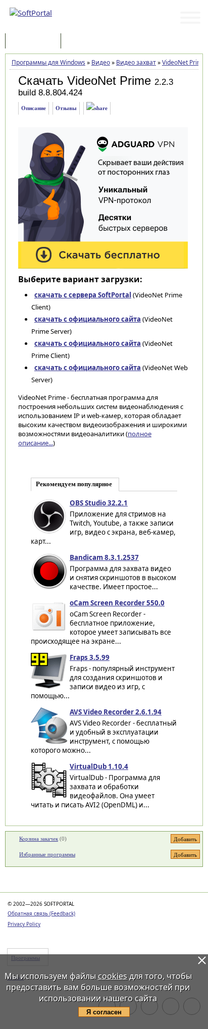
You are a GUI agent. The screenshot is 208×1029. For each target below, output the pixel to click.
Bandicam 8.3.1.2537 (104, 557)
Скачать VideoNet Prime (84, 80)
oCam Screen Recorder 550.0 (117, 602)
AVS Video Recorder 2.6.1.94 (116, 711)
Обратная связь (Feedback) (41, 913)
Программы (35, 41)
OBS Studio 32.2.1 (99, 502)
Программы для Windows (48, 62)
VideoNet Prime (184, 62)
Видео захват (136, 62)
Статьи (85, 41)
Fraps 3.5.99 (90, 657)
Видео (100, 62)
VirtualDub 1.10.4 (99, 766)
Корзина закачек (38, 839)
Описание (33, 108)
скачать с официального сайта (87, 319)
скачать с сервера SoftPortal (82, 294)
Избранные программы (47, 854)
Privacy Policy (24, 924)
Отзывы (66, 108)
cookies (112, 976)
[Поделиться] (97, 108)
